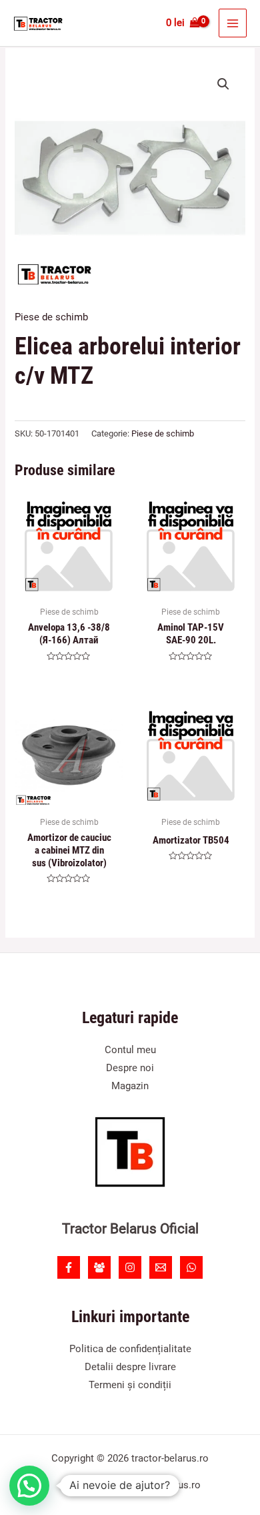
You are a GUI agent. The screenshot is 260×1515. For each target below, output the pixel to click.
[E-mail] (160, 1267)
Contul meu (130, 1050)
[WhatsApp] (191, 1267)
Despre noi (130, 1068)
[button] (223, 84)
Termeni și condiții (130, 1385)
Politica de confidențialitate (130, 1349)
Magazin (130, 1086)
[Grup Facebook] (99, 1267)
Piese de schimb (51, 317)
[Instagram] (130, 1267)
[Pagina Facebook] (68, 1267)
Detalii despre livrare (130, 1367)
